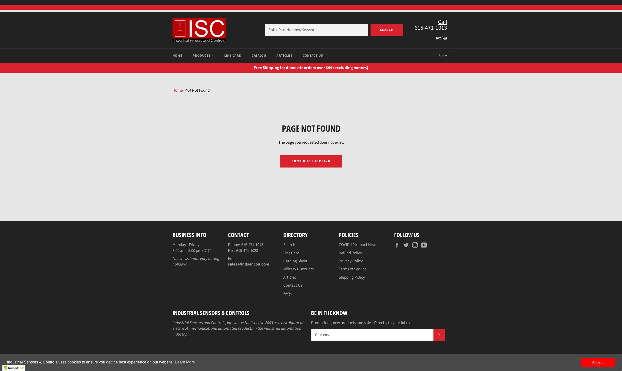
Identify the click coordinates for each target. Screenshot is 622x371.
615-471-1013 (252, 245)
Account (444, 55)
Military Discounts (298, 269)
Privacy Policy (351, 261)
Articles (284, 55)
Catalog (259, 55)
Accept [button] (598, 362)
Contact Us (313, 55)
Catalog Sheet (295, 261)
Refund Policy (350, 253)
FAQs (287, 294)
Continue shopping (311, 161)
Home (177, 55)
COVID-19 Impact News (358, 245)
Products (202, 55)
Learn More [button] (185, 362)
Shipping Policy (352, 277)
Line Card (232, 55)
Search (387, 30)
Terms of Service (352, 269)
